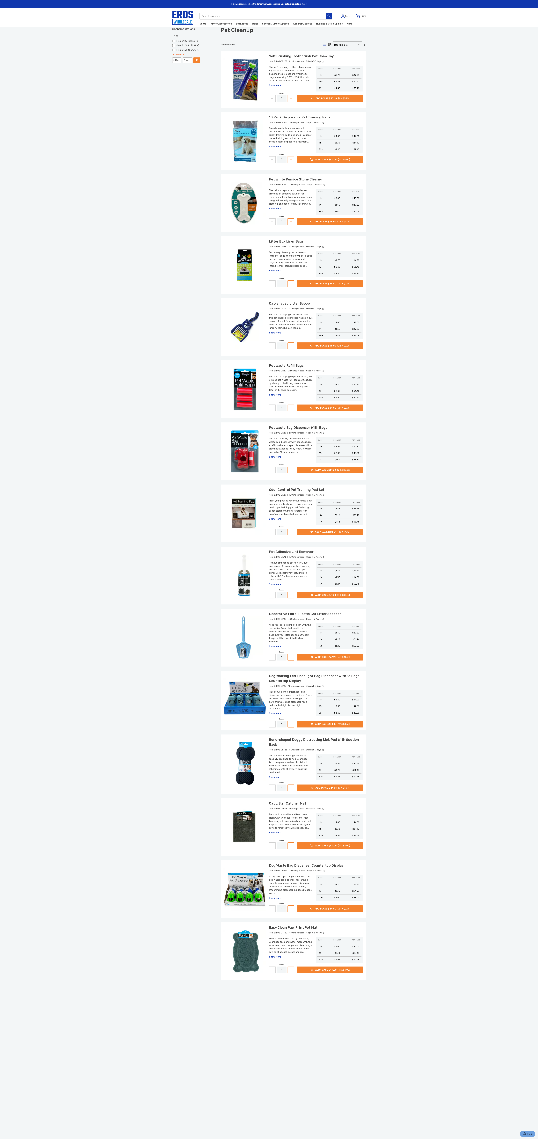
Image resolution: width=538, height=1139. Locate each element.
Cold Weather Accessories (266, 4)
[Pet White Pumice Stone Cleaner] (244, 203)
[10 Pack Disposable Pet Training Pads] (244, 141)
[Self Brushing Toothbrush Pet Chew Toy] (244, 79)
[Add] (290, 221)
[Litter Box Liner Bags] (244, 265)
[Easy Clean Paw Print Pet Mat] (244, 951)
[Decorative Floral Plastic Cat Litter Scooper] (244, 637)
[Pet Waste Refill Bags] (244, 389)
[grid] (329, 45)
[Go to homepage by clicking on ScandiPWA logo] (182, 18)
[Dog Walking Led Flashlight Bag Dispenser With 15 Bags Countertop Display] (244, 700)
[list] (325, 45)
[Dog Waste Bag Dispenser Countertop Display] (244, 889)
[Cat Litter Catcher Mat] (244, 827)
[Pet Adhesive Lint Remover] (244, 575)
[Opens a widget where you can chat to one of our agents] (527, 1134)
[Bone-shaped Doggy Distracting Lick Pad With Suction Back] (244, 763)
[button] (329, 16)
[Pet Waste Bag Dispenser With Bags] (244, 451)
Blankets (294, 4)
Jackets (285, 4)
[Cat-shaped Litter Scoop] (244, 327)
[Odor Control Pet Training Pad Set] (244, 513)
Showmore (178, 54)
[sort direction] (365, 45)
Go (196, 60)
